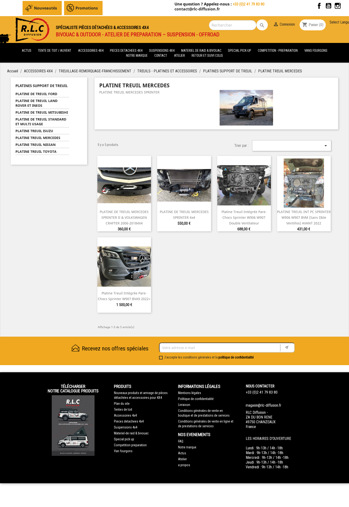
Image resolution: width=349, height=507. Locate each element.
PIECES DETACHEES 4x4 (126, 50)
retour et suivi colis (207, 55)
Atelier (179, 55)
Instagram (338, 6)
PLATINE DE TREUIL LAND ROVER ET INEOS (36, 103)
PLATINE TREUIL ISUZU (34, 131)
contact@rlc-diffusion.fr (197, 9)
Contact (160, 55)
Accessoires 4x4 (125, 415)
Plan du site (122, 403)
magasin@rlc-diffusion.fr (263, 405)
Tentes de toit (123, 409)
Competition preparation (130, 445)
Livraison (184, 405)
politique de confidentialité (236, 357)
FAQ (180, 441)
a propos (184, 465)
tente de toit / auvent (54, 50)
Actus (182, 453)
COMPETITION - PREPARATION (278, 50)
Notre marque (137, 55)
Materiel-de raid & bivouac (131, 433)
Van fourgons (123, 451)
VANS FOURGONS (315, 50)
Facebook (319, 6)
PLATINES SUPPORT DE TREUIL (41, 85)
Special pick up (124, 439)
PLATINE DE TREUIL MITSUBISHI (41, 112)
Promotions (86, 8)
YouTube (328, 6)
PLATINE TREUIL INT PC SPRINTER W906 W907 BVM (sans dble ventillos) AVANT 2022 (304, 217)
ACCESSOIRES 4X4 (91, 50)
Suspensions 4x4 (125, 427)
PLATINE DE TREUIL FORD (36, 94)
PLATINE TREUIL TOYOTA (36, 151)
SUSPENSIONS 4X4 (162, 50)
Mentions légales (189, 393)
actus (26, 50)
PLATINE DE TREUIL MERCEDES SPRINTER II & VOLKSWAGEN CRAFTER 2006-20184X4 (124, 217)
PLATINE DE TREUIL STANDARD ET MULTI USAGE (40, 121)
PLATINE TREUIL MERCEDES (37, 137)
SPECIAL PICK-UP (240, 50)
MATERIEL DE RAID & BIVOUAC (201, 50)
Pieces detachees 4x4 (129, 421)
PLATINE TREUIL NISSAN (35, 144)
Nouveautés (45, 8)
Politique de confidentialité (196, 399)
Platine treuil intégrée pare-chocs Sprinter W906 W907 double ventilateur (244, 217)
